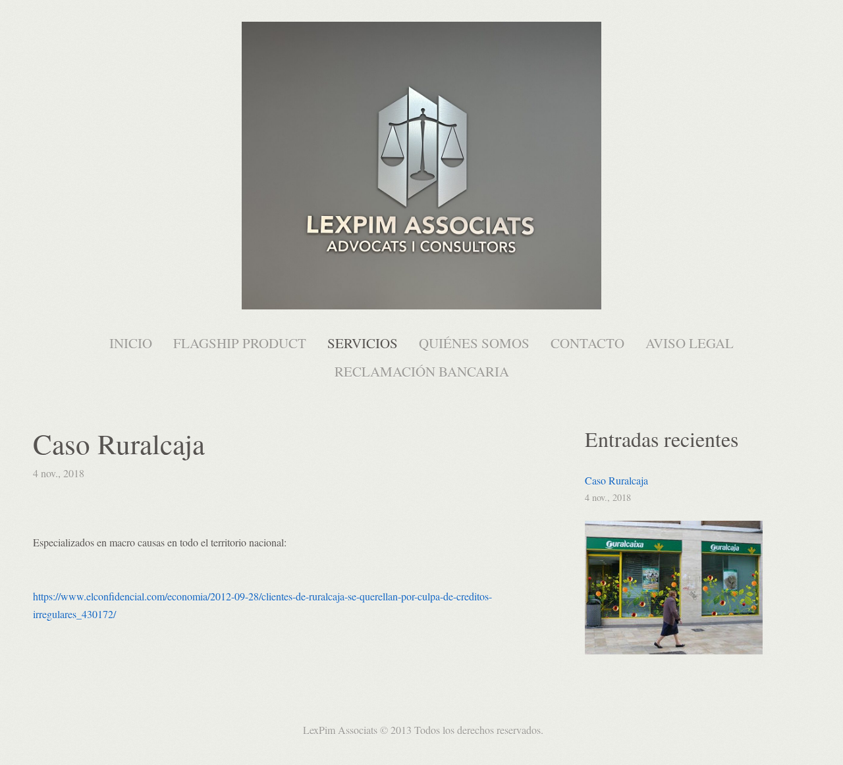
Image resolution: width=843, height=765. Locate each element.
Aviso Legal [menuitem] (689, 343)
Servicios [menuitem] (362, 343)
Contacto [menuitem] (587, 343)
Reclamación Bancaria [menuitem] (422, 371)
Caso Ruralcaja (616, 480)
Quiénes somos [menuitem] (474, 343)
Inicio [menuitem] (130, 343)
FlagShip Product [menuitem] (239, 343)
